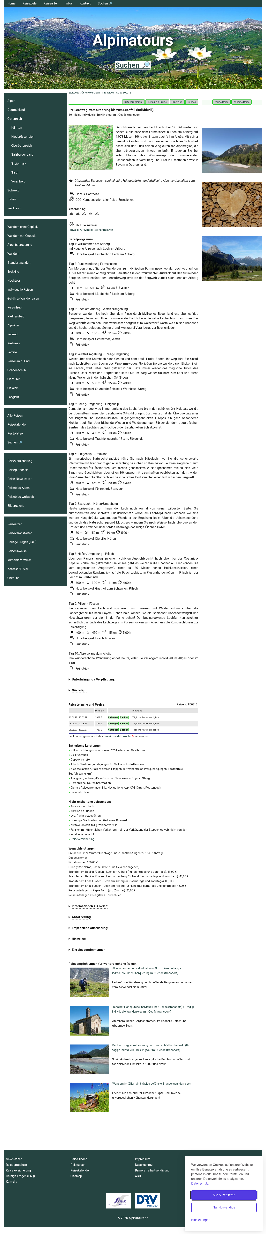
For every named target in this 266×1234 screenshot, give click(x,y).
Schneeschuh (16, 370)
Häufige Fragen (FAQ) (21, 542)
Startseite (74, 92)
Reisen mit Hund (18, 361)
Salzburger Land (22, 154)
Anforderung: (82, 917)
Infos (69, 3)
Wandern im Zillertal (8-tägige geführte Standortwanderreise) (151, 1083)
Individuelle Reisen (20, 289)
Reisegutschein (17, 470)
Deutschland (16, 110)
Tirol (14, 172)
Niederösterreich (22, 136)
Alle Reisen (15, 415)
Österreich (14, 119)
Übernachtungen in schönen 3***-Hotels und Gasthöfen (106, 680)
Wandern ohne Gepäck (22, 227)
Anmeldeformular (19, 560)
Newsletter (14, 1159)
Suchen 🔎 (105, 3)
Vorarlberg (18, 181)
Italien (11, 199)
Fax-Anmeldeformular (117, 736)
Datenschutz (200, 1183)
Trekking (13, 271)
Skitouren (13, 379)
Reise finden (78, 1159)
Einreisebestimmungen (88, 950)
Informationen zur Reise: (90, 906)
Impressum (142, 1159)
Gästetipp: (79, 690)
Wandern (13, 254)
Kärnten (16, 128)
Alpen (11, 101)
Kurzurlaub (14, 307)
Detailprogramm (133, 101)
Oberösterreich (21, 145)
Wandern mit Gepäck (21, 236)
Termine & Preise (157, 101)
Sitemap (76, 1176)
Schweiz (13, 190)
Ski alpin (12, 388)
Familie (12, 352)
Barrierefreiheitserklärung (152, 1170)
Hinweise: (79, 939)
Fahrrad (12, 334)
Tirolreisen (108, 92)
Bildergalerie (15, 506)
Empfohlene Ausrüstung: (90, 928)
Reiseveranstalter (19, 533)
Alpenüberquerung (19, 245)
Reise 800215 (123, 92)
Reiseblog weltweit (20, 497)
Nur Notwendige (224, 1207)
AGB (138, 1176)
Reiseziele (30, 3)
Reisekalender (17, 424)
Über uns (13, 578)
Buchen (192, 101)
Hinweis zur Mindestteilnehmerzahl (91, 230)
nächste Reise (241, 101)
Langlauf (13, 397)
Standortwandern (19, 262)
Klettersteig (15, 316)
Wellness (13, 343)
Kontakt (85, 3)
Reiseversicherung (82, 839)
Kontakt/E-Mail (17, 569)
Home (11, 3)
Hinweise (177, 101)
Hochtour (13, 280)
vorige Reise (221, 101)
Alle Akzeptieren (224, 1195)
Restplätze (15, 433)
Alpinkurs (13, 325)
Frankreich (14, 208)
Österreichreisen (90, 92)
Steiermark (18, 163)
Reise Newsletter (19, 479)
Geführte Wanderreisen (23, 298)
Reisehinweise (17, 551)
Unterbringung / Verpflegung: (93, 679)
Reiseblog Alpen (18, 488)
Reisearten (51, 3)
